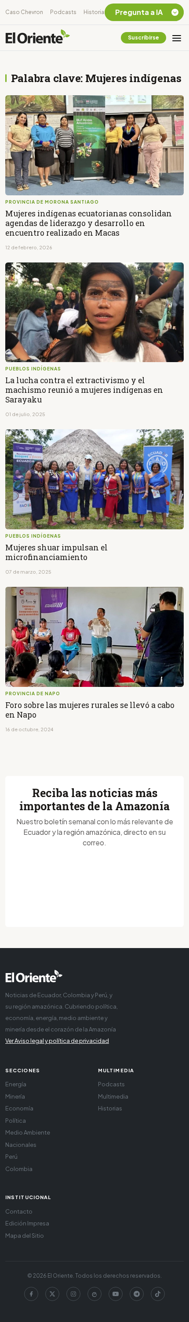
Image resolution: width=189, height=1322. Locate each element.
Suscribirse (143, 37)
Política (15, 1120)
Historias (95, 12)
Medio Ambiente (27, 1132)
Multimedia (113, 1096)
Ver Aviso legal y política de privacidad (57, 1040)
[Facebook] (31, 1294)
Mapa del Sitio (24, 1235)
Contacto (19, 1211)
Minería (15, 1096)
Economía (19, 1108)
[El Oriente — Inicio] (37, 38)
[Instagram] (73, 1294)
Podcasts (63, 12)
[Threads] (94, 1294)
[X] (52, 1294)
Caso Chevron (24, 12)
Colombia (19, 1168)
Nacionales (20, 1144)
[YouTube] (116, 1294)
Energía (15, 1084)
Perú (11, 1156)
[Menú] (177, 37)
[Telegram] (137, 1294)
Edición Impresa (27, 1223)
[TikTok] (158, 1294)
